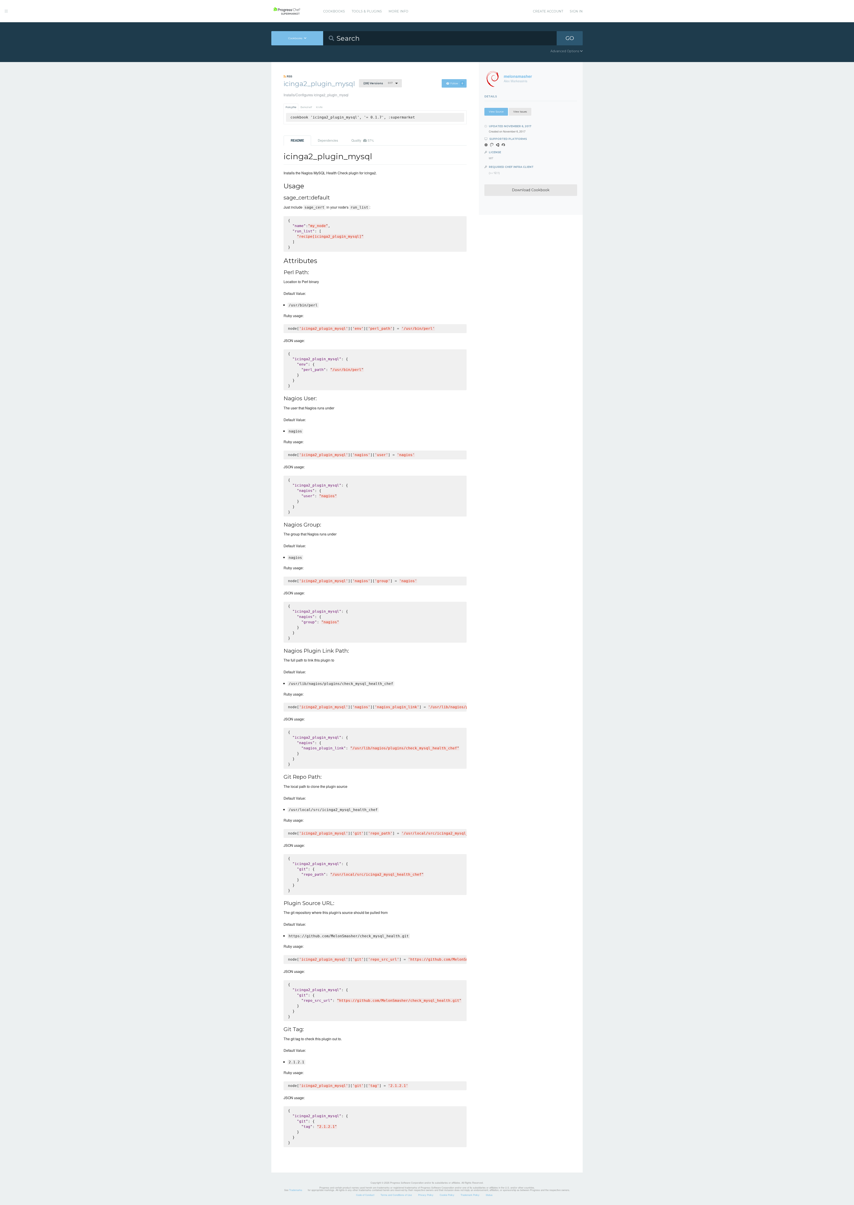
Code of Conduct (365, 1195)
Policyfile (291, 107)
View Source (496, 111)
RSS (289, 76)
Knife (319, 107)
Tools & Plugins (367, 11)
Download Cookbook (531, 190)
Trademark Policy (470, 1195)
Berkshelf (306, 107)
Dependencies (328, 140)
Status (489, 1195)
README (297, 140)
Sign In (576, 11)
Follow (456, 83)
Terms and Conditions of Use (396, 1195)
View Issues (520, 111)
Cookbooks (334, 11)
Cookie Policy (447, 1195)
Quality (362, 140)
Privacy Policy (425, 1195)
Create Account (548, 11)
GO (570, 38)
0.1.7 (378, 83)
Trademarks (295, 1190)
